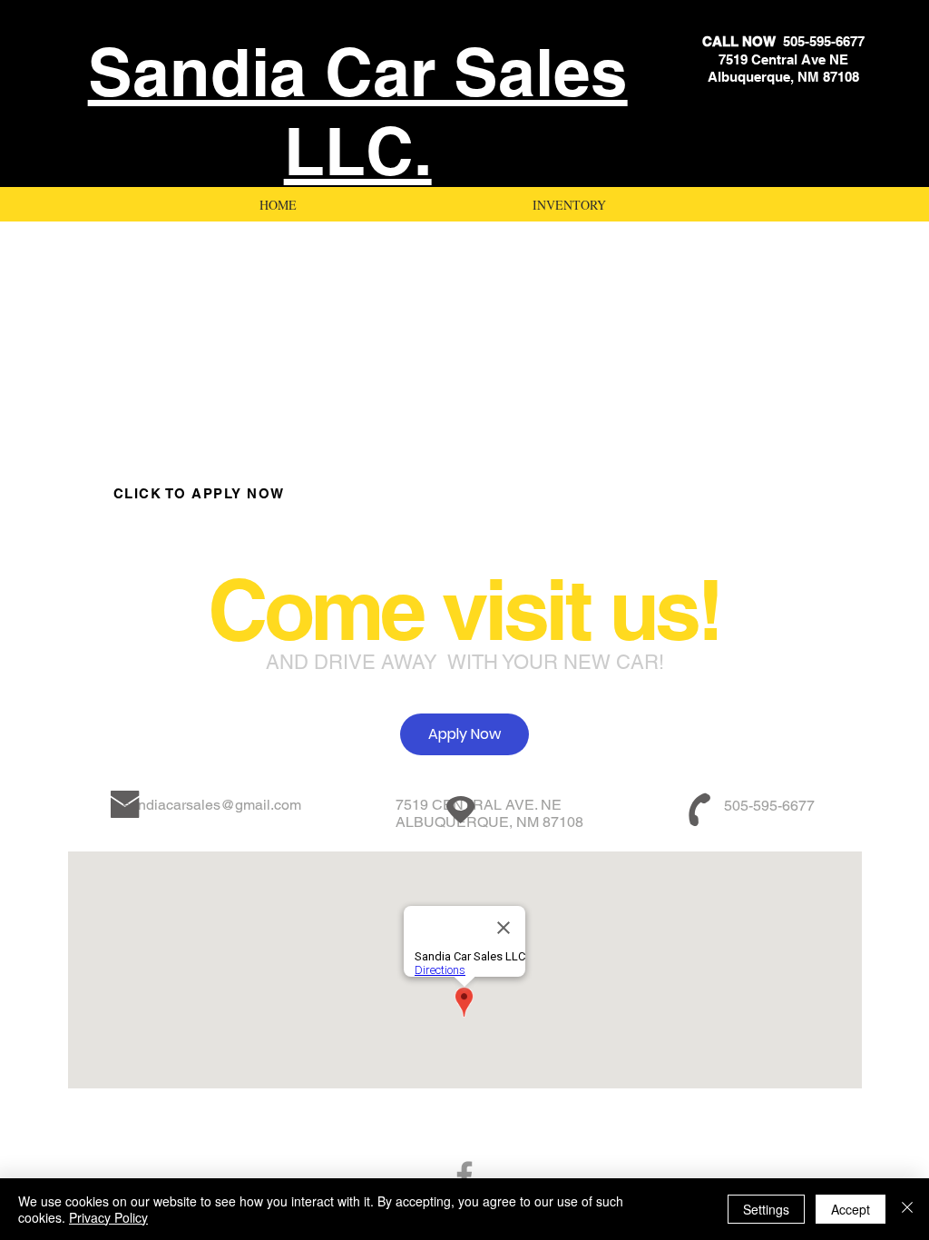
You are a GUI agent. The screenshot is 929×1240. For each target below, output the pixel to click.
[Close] (907, 1209)
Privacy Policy (108, 1217)
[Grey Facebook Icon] (464, 1175)
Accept (850, 1209)
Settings (766, 1209)
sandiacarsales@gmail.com (211, 804)
